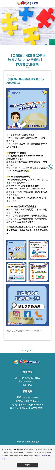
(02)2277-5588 (30, 397)
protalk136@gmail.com (31, 404)
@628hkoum (32, 401)
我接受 (27, 465)
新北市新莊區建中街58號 (29, 408)
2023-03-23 (11, 75)
